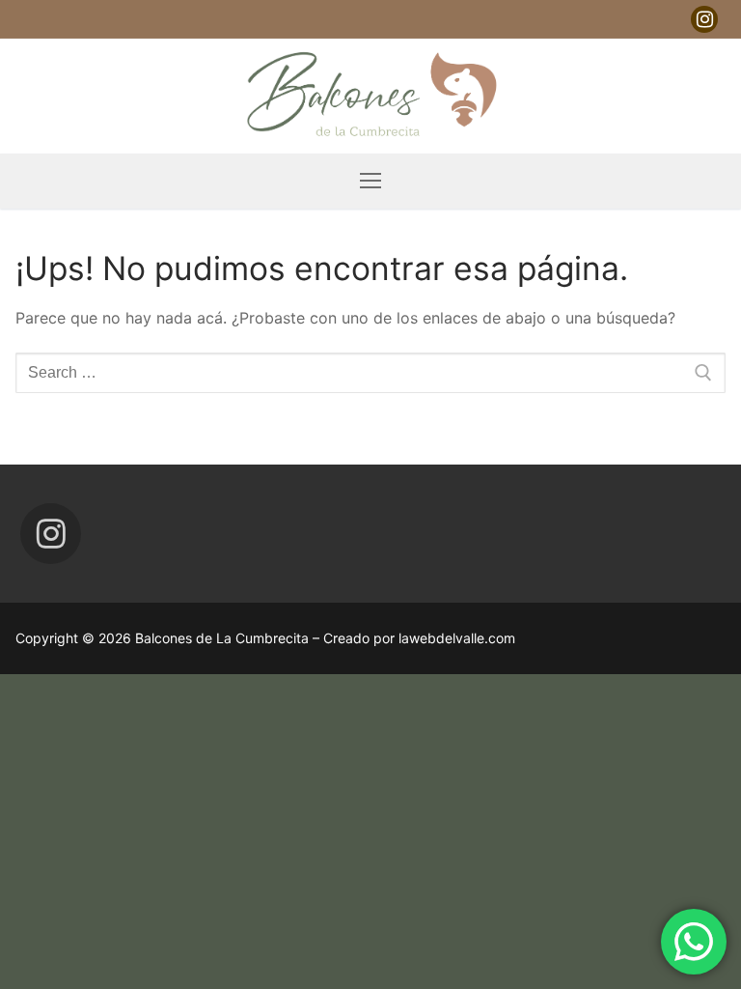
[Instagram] (704, 19)
